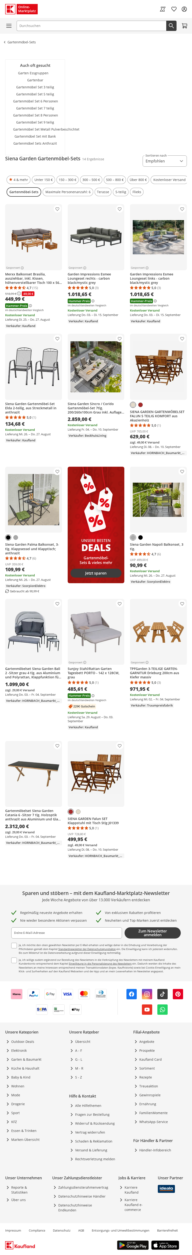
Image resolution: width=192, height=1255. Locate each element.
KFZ (14, 1122)
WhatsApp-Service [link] (153, 1122)
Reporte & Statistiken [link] (19, 1190)
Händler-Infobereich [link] (155, 1150)
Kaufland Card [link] (150, 1059)
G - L (78, 1059)
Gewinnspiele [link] (150, 1095)
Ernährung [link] (147, 1104)
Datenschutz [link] (61, 1230)
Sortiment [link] (147, 1068)
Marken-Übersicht (25, 1139)
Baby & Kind (20, 1077)
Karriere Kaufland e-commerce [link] (134, 1205)
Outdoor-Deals (22, 1041)
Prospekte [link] (147, 1050)
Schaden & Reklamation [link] (93, 1141)
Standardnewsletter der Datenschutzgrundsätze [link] (87, 949)
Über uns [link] (18, 1200)
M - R (79, 1068)
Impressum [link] (13, 1230)
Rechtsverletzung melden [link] (95, 1159)
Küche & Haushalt (25, 1068)
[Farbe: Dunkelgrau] (16, 537)
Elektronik (19, 1050)
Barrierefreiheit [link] (167, 1230)
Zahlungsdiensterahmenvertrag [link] (83, 1187)
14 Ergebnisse (93, 159)
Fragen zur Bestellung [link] (92, 1114)
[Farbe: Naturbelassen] (133, 405)
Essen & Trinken (24, 1130)
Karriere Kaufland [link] (132, 1190)
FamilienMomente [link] (153, 1113)
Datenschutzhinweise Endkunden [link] (75, 1207)
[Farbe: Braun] (140, 405)
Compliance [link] (37, 1230)
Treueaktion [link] (148, 1086)
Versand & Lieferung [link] (91, 1150)
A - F (78, 1050)
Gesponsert (13, 268)
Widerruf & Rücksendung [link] (95, 1123)
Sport (15, 1113)
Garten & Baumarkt (26, 1059)
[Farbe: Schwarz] (8, 537)
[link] (162, 9)
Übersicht (82, 1041)
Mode (15, 1095)
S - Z (78, 1077)
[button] (18, 179)
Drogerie (18, 1104)
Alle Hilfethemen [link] (88, 1105)
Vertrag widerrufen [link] (90, 1132)
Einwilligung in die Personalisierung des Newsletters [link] (100, 963)
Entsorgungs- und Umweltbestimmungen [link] (120, 1230)
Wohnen (17, 1086)
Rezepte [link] (145, 1077)
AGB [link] (81, 1230)
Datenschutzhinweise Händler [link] (82, 1196)
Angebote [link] (146, 1041)
